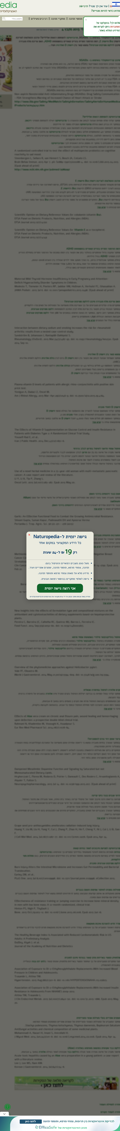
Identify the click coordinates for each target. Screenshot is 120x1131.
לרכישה (83, 6)
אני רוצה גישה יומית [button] (60, 588)
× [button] (29, 534)
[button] (4, 18)
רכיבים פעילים (39, 19)
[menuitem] (75, 18)
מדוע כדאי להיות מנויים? (105, 11)
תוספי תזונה (75, 19)
